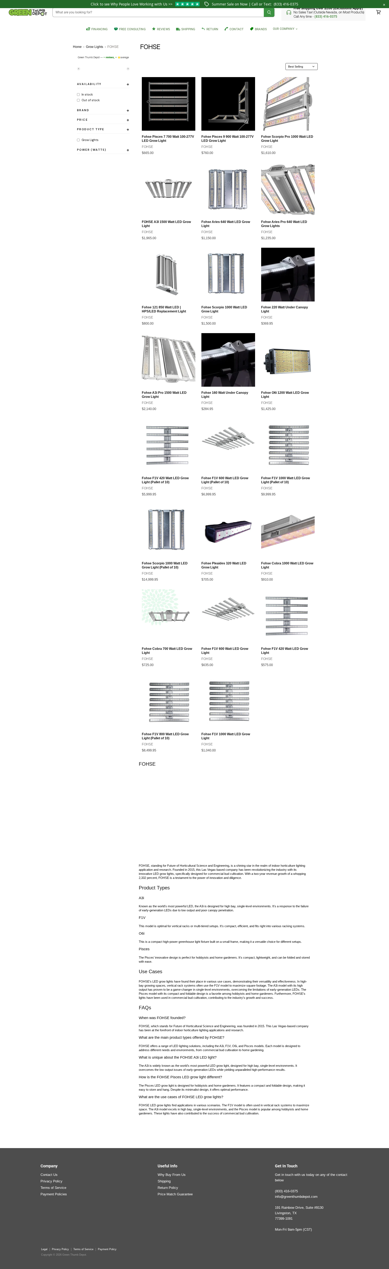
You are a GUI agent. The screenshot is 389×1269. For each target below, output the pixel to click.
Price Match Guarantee (175, 1194)
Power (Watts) (103, 150)
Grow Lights (94, 46)
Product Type (103, 130)
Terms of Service (53, 1188)
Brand (103, 111)
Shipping (164, 1181)
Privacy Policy (51, 1181)
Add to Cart (168, 126)
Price (103, 120)
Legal (44, 1249)
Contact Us (49, 1175)
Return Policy (168, 1188)
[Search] (269, 12)
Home (77, 46)
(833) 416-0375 (286, 4)
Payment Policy (107, 1249)
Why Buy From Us (172, 1175)
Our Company (284, 29)
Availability (103, 84)
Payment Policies (54, 1194)
